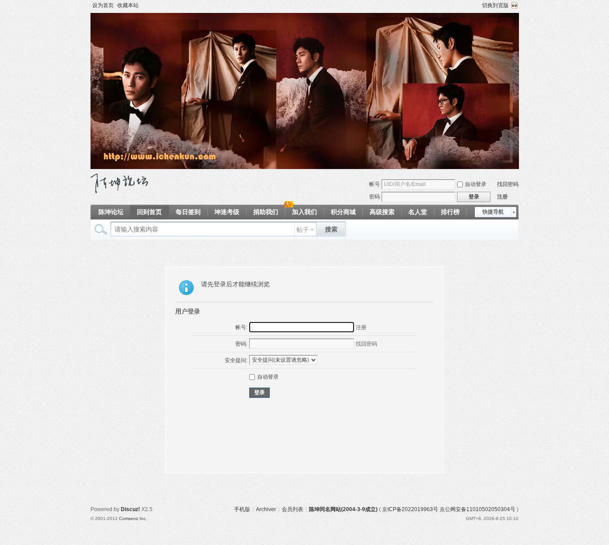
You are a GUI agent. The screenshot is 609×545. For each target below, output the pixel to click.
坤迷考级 (226, 211)
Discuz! (130, 509)
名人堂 (417, 211)
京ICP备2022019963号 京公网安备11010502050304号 (448, 509)
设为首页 (103, 5)
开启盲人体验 (514, 5)
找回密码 (507, 184)
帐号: (241, 327)
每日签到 (188, 211)
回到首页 (149, 211)
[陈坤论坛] (119, 191)
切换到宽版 (495, 5)
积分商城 (343, 211)
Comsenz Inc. (133, 518)
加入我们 (304, 211)
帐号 (374, 184)
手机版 (242, 509)
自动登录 (475, 184)
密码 (374, 197)
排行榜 (450, 211)
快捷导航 (493, 212)
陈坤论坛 (111, 211)
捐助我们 (265, 211)
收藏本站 (128, 5)
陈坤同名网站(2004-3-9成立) (343, 509)
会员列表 (292, 509)
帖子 (302, 229)
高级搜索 (382, 211)
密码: (241, 344)
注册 (502, 197)
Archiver (266, 509)
